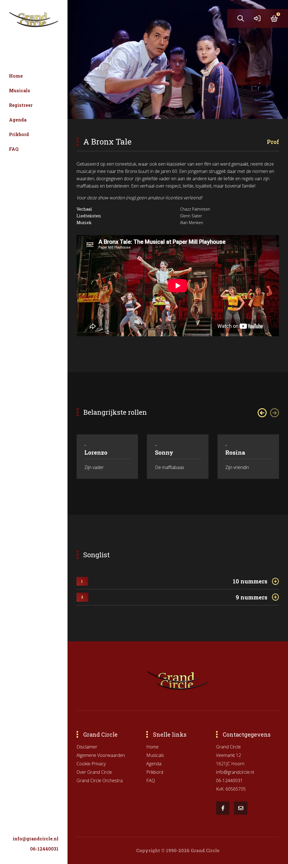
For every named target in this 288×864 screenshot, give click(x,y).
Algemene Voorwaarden (100, 755)
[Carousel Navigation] (268, 413)
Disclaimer (86, 747)
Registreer (21, 105)
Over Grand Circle (94, 772)
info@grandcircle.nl (35, 839)
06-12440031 (44, 849)
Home (16, 76)
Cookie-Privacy (91, 764)
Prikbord (19, 134)
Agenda (17, 120)
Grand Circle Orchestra (99, 780)
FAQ (14, 149)
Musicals (19, 90)
